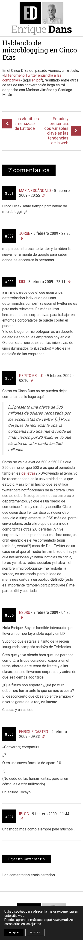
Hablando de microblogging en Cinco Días (39, 50)
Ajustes (35, 932)
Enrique (41, 29)
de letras (28, 473)
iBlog (24, 813)
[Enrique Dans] (41, 13)
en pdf (37, 80)
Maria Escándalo (35, 190)
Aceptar (14, 932)
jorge (24, 233)
